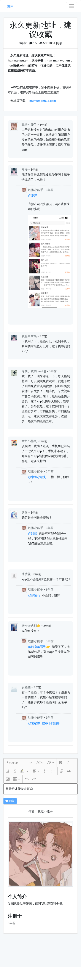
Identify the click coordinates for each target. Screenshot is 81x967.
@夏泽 (32, 195)
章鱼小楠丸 (30, 441)
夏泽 (25, 169)
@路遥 (32, 533)
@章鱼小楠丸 (37, 477)
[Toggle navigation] (71, 6)
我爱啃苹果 (30, 336)
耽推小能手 (30, 124)
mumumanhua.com (42, 100)
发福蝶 (27, 687)
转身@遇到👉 (31, 625)
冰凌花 (27, 574)
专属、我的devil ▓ (34, 371)
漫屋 (10, 6)
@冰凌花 (34, 595)
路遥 (25, 512)
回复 (11, 800)
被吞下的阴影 (51, 723)
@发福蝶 (34, 723)
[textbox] (40, 788)
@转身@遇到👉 (39, 646)
